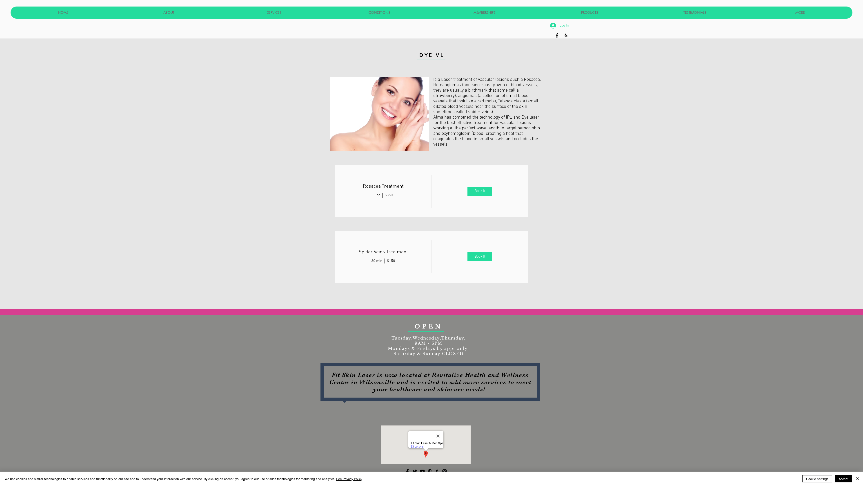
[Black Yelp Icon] (566, 35)
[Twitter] (415, 471)
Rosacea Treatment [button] (383, 186)
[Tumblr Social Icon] (437, 471)
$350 (389, 195)
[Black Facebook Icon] (557, 35)
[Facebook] (407, 471)
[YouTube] (422, 471)
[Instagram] (444, 471)
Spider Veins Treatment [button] (383, 252)
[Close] (857, 478)
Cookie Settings (817, 479)
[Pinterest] (430, 471)
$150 (391, 261)
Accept (843, 479)
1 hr (377, 195)
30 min (376, 261)
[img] (480, 191)
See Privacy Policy (349, 479)
